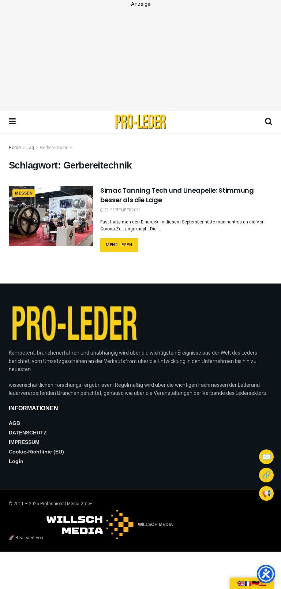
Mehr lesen (122, 242)
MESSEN (24, 193)
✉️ (266, 456)
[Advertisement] (140, 59)
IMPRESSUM (24, 442)
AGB (14, 423)
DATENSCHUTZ (28, 433)
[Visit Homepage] (140, 121)
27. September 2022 (122, 210)
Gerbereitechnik (56, 147)
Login (16, 461)
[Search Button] (268, 122)
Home (15, 147)
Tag (30, 147)
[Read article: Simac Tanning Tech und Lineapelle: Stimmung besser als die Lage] (51, 216)
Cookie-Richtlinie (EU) (36, 452)
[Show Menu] (12, 122)
